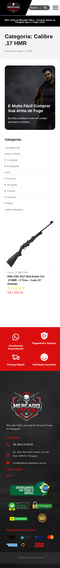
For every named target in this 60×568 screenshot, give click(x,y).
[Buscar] (45, 7)
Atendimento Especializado (16, 347)
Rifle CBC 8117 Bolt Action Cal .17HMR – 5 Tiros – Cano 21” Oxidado (25, 280)
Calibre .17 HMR (14, 272)
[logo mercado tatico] (14, 7)
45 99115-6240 (23, 444)
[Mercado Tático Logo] (27, 406)
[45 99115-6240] (8, 445)
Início (7, 51)
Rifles (13, 51)
